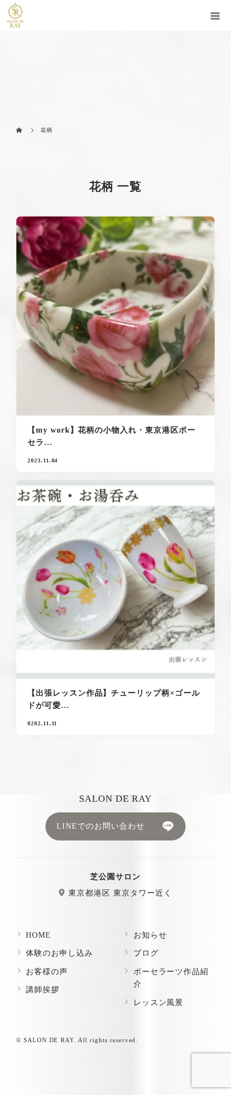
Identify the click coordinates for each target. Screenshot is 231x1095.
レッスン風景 (158, 1002)
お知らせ (150, 935)
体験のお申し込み (59, 953)
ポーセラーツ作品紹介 (171, 977)
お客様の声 (47, 971)
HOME (38, 935)
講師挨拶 (42, 989)
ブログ (146, 953)
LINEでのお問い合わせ (101, 826)
